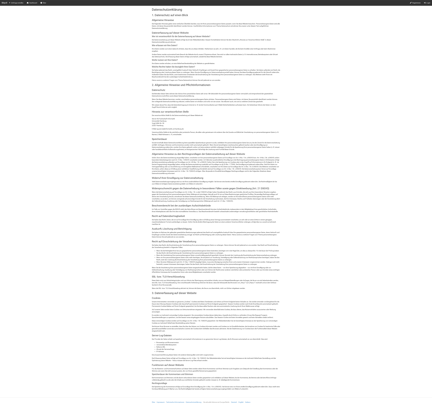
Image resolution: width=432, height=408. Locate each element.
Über (44, 3)
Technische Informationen (175, 402)
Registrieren (416, 3)
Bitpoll (4, 3)
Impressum (161, 402)
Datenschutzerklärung (193, 402)
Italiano (247, 402)
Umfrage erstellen (17, 3)
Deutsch (234, 402)
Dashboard (33, 3)
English (241, 402)
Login (428, 3)
